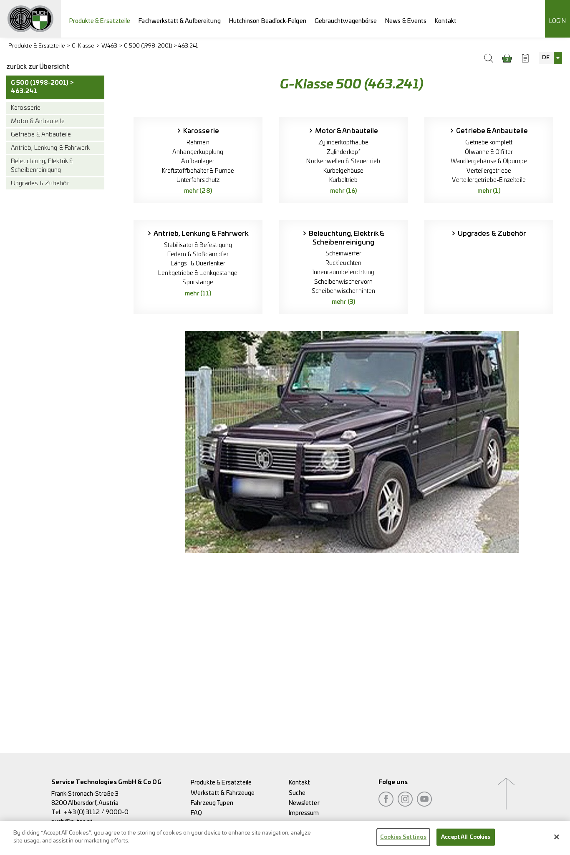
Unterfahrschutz (198, 180)
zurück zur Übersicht (37, 67)
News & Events (405, 21)
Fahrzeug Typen (212, 803)
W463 (109, 46)
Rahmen (198, 142)
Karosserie (25, 108)
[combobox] (550, 58)
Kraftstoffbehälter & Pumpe (198, 171)
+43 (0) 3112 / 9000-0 (96, 812)
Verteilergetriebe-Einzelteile (488, 180)
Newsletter (304, 803)
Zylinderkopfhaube (343, 142)
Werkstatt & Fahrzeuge (223, 793)
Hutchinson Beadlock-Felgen (267, 21)
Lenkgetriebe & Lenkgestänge (197, 273)
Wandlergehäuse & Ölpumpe (489, 161)
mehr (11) (198, 293)
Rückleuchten (343, 263)
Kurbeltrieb (343, 180)
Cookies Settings (403, 837)
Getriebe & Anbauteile (41, 134)
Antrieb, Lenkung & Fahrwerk (50, 148)
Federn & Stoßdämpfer (198, 254)
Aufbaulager (197, 161)
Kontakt (446, 21)
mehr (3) (343, 302)
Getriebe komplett (488, 142)
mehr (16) (343, 191)
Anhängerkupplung (197, 152)
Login (557, 21)
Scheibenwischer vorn (343, 282)
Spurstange (197, 282)
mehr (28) (198, 191)
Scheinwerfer (343, 253)
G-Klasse (83, 46)
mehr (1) (489, 191)
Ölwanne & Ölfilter (488, 152)
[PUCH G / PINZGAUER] (30, 19)
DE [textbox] (546, 58)
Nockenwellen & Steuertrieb (343, 161)
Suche (297, 793)
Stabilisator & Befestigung (198, 245)
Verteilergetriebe (489, 171)
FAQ (196, 813)
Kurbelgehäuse (343, 171)
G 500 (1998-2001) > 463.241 (161, 46)
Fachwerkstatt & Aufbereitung (179, 21)
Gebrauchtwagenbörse (346, 21)
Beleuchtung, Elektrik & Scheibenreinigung (42, 165)
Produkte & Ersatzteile (100, 21)
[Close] (556, 836)
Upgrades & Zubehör (40, 184)
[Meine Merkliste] (525, 58)
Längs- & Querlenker (198, 263)
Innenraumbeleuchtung (344, 272)
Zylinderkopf (343, 152)
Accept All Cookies (465, 837)
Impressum (304, 813)
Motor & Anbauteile (37, 121)
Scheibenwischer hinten (343, 291)
